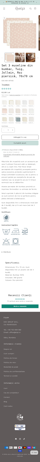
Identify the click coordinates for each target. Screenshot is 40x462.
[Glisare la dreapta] (38, 58)
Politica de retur (10, 362)
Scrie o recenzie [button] (20, 306)
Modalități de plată (11, 367)
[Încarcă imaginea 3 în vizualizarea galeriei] (30, 57)
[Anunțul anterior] (4, 2)
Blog (5, 401)
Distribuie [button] (7, 252)
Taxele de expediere (14, 95)
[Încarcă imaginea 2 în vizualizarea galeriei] (20, 57)
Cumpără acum (20, 143)
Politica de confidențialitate (14, 371)
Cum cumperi (9, 353)
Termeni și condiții (11, 376)
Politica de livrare (10, 358)
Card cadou (8, 406)
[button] (4, 8)
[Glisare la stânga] (2, 58)
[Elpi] (20, 417)
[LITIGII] (20, 429)
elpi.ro (10, 454)
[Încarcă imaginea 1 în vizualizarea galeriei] (9, 57)
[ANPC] (20, 426)
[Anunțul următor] (36, 2)
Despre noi (8, 349)
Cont (5, 388)
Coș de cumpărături (11, 393)
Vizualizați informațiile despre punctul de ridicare (19, 155)
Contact (7, 397)
